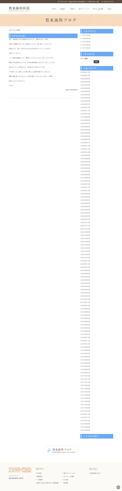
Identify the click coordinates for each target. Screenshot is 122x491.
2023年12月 (85, 145)
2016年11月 (85, 417)
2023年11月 (85, 149)
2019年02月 (85, 331)
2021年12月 (85, 222)
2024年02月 (85, 139)
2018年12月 (85, 337)
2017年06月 (85, 395)
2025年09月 (85, 78)
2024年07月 (85, 123)
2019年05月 (85, 321)
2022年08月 (85, 197)
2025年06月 (85, 88)
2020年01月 (85, 296)
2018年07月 (85, 353)
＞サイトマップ (14, 476)
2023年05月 (85, 168)
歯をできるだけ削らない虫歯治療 (47, 483)
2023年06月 (85, 165)
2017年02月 (85, 408)
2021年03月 (85, 251)
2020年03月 (85, 289)
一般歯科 (71, 9)
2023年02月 (85, 177)
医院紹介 (62, 9)
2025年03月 (85, 98)
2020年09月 (85, 270)
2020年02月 (85, 293)
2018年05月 (85, 360)
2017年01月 (85, 411)
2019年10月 (85, 305)
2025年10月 (85, 75)
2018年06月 (85, 356)
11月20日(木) (86, 38)
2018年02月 (85, 369)
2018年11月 (85, 340)
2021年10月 (85, 229)
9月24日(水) (19, 36)
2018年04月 (85, 363)
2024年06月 (85, 126)
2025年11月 (85, 72)
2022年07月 (85, 200)
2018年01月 (85, 372)
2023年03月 (85, 174)
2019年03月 (85, 328)
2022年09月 (85, 193)
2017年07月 (85, 392)
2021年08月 (85, 235)
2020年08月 (85, 273)
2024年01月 (85, 142)
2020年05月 (85, 283)
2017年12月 (85, 376)
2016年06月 (85, 430)
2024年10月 (85, 114)
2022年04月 (85, 209)
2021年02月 (85, 254)
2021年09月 (85, 232)
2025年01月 (85, 104)
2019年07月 (85, 315)
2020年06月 (85, 280)
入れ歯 (66, 479)
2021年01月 (85, 257)
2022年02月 (85, 216)
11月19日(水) (86, 41)
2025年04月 (85, 94)
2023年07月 (85, 161)
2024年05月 (85, 130)
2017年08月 (85, 388)
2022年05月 (85, 206)
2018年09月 (85, 347)
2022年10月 (85, 190)
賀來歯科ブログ (95, 473)
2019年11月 (85, 302)
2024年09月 (85, 117)
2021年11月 (85, 225)
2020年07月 (85, 277)
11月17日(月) (86, 48)
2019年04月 (85, 324)
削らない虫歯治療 (98, 9)
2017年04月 (85, 401)
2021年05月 (85, 245)
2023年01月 (85, 181)
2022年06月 (85, 203)
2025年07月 (85, 85)
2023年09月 (85, 155)
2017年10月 (85, 382)
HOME (54, 9)
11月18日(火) (86, 45)
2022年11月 (85, 187)
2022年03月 (85, 213)
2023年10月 (85, 152)
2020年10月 (85, 267)
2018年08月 (85, 350)
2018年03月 (85, 366)
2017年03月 (85, 404)
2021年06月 (85, 241)
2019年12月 (85, 299)
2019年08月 (85, 312)
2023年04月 (85, 171)
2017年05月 (85, 398)
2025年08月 (85, 82)
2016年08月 (85, 427)
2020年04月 (85, 286)
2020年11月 (85, 264)
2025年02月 (85, 101)
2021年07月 (85, 238)
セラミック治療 (69, 476)
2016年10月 (85, 420)
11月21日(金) (86, 35)
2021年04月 (85, 248)
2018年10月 (85, 344)
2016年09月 (85, 424)
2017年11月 (85, 379)
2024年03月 (85, 136)
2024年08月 (85, 120)
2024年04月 (85, 133)
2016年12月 (85, 414)
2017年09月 (85, 385)
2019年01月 (85, 334)
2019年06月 (85, 318)
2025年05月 (85, 91)
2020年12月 (85, 261)
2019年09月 (85, 309)
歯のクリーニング (84, 9)
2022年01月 (85, 219)
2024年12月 (85, 107)
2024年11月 (85, 110)
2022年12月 (85, 184)
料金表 (109, 9)
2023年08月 (85, 158)
